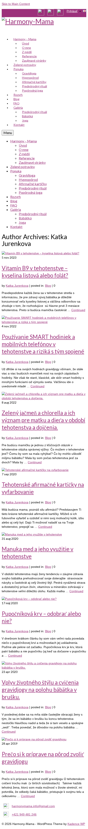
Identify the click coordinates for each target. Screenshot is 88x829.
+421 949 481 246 (24, 814)
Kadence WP (76, 824)
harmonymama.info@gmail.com (33, 806)
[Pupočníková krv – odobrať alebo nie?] (29, 599)
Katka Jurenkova (17, 285)
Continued (78, 310)
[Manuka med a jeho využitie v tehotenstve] (32, 534)
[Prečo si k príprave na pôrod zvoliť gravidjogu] (34, 739)
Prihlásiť (72, 11)
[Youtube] (42, 12)
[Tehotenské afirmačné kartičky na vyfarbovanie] (35, 470)
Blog (48, 285)
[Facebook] (52, 12)
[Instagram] (62, 12)
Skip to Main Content (16, 4)
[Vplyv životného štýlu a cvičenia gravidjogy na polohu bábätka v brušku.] (44, 667)
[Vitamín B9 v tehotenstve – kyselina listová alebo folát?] (40, 253)
